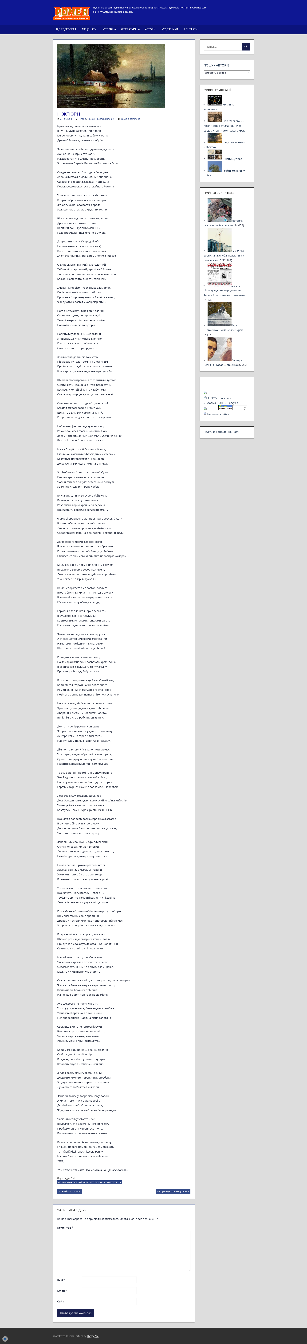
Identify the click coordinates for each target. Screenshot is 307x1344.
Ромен (110, 1182)
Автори (150, 29)
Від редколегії (66, 29)
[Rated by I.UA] (211, 393)
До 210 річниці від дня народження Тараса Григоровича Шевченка (224, 290)
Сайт (60, 1301)
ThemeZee (92, 1335)
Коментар (65, 1227)
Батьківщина (65, 1182)
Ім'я (61, 1280)
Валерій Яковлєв (83, 1182)
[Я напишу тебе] (215, 159)
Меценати (89, 29)
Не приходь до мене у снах (172, 1192)
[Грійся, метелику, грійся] (215, 170)
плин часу (99, 1182)
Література (129, 29)
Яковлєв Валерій (105, 118)
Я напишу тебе (232, 159)
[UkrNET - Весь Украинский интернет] (227, 403)
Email (62, 1291)
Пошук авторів (216, 65)
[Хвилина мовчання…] (215, 104)
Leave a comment (130, 118)
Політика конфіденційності (221, 432)
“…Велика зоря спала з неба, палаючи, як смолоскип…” (224, 255)
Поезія (91, 118)
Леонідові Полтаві (70, 1192)
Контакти (190, 29)
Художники (169, 29)
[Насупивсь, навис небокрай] (215, 142)
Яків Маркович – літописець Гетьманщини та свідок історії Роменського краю (224, 125)
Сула (118, 1182)
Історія (108, 29)
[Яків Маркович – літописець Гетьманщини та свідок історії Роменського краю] (215, 121)
